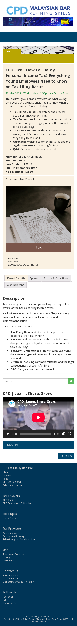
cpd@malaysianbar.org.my (19, 581)
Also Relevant (15, 285)
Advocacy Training (12, 485)
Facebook (8, 596)
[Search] (71, 381)
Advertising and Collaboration (19, 539)
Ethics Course (10, 518)
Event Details (16, 278)
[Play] (8, 434)
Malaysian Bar (10, 603)
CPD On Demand (12, 482)
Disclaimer (8, 560)
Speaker (34, 278)
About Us (8, 472)
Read (5, 478)
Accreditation (10, 533)
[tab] (16, 278)
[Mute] (63, 434)
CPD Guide (8, 500)
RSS (4, 599)
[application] (38, 417)
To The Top (66, 455)
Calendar (8, 475)
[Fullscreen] (69, 434)
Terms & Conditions (56, 278)
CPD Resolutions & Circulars (17, 503)
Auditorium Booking (13, 536)
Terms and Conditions (14, 554)
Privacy (6, 557)
